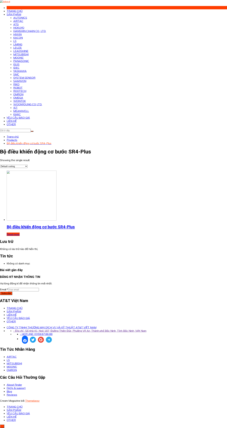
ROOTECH (19, 91)
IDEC (16, 67)
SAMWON (19, 81)
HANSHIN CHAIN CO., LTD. (29, 31)
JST (15, 107)
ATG (16, 24)
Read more (13, 234)
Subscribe (6, 293)
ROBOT (18, 87)
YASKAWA (20, 71)
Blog (9, 391)
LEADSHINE (20, 51)
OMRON (18, 94)
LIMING (17, 44)
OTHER (11, 124)
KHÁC (17, 114)
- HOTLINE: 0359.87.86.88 (36, 334)
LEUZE (17, 47)
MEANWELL (21, 111)
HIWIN (17, 34)
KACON (18, 37)
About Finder (14, 384)
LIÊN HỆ (12, 121)
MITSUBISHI (21, 54)
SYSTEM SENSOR (24, 77)
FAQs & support (16, 388)
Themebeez (32, 400)
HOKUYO (18, 27)
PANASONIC (21, 61)
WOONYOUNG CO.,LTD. (27, 104)
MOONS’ (18, 57)
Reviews (12, 394)
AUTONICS (20, 17)
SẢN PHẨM (14, 14)
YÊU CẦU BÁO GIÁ (18, 117)
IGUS (16, 64)
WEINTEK (19, 101)
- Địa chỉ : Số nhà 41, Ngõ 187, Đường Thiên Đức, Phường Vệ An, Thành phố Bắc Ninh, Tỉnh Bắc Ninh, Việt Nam (79, 330)
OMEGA (18, 97)
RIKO (16, 84)
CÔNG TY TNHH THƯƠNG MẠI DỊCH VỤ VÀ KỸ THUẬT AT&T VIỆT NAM (51, 327)
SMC (16, 74)
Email (4, 289)
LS (14, 41)
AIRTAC (18, 21)
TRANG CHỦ (15, 11)
